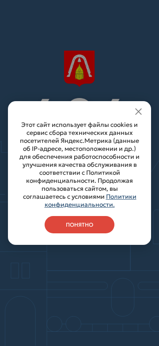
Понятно (79, 224)
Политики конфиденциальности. (90, 200)
